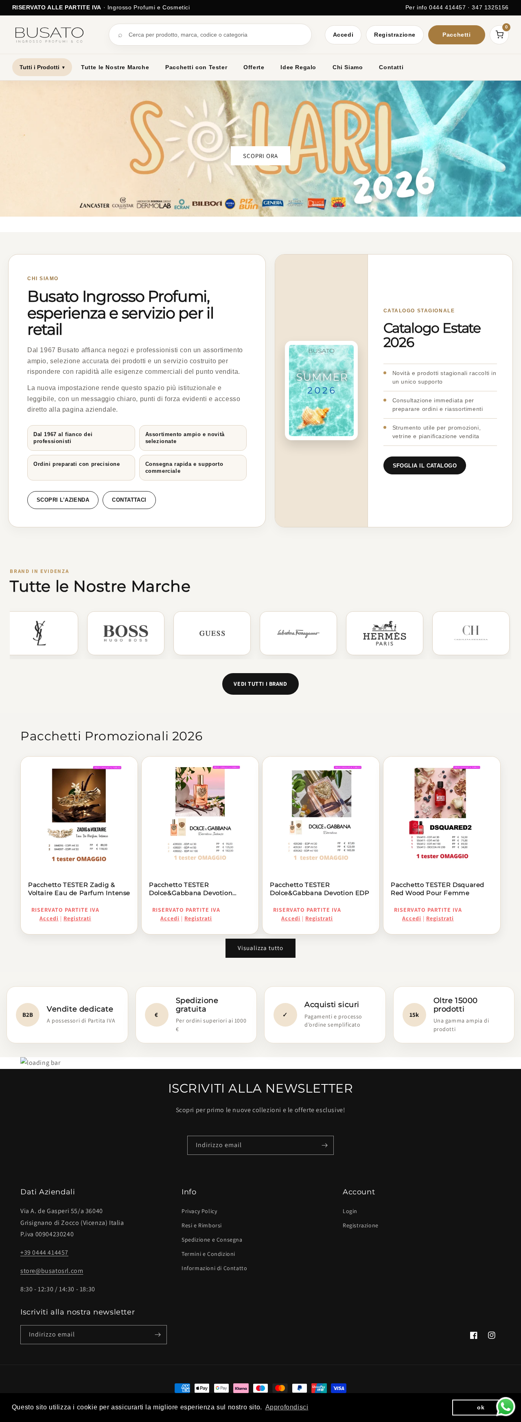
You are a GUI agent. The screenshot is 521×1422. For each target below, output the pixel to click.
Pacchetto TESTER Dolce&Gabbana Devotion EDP (320, 889)
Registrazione (395, 34)
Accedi (343, 34)
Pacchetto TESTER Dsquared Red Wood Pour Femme (437, 889)
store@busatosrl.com (51, 1270)
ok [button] (480, 1407)
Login (350, 1211)
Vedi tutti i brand (260, 683)
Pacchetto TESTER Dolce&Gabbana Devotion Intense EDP (190, 889)
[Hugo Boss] (101, 633)
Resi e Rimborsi (202, 1225)
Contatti (391, 67)
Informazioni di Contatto (214, 1268)
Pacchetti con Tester (196, 67)
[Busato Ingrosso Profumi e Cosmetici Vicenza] (54, 35)
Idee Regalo (298, 67)
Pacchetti (456, 34)
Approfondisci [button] (287, 1407)
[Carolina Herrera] (446, 633)
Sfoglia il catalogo (425, 466)
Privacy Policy (199, 1211)
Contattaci (129, 500)
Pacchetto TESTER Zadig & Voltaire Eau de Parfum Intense (79, 889)
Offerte (253, 67)
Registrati (77, 918)
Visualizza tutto (260, 948)
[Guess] (187, 633)
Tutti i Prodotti (42, 67)
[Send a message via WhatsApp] (506, 1407)
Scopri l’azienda (63, 500)
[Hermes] (360, 633)
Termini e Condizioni (208, 1253)
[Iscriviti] (324, 1145)
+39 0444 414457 (44, 1252)
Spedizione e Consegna (212, 1239)
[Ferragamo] (274, 633)
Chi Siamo (348, 67)
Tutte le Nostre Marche (115, 67)
